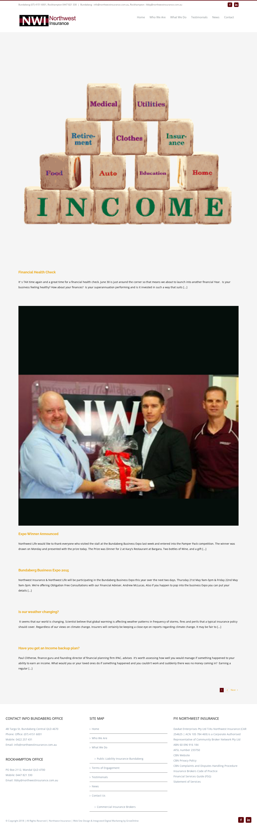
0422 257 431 (24, 739)
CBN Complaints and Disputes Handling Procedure (205, 766)
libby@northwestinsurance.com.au (36, 780)
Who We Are (99, 738)
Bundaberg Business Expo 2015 (43, 570)
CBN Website (181, 755)
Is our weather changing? (38, 612)
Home (95, 729)
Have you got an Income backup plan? (49, 648)
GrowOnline (132, 820)
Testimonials (100, 777)
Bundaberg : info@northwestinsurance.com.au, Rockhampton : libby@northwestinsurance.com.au (131, 4)
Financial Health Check (37, 272)
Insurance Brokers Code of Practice (195, 771)
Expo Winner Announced (38, 534)
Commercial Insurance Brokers (116, 807)
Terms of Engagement (105, 768)
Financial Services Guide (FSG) (192, 776)
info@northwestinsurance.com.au (35, 744)
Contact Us (98, 795)
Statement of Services (187, 781)
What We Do (99, 747)
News (95, 786)
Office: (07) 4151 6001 (28, 734)
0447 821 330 (24, 775)
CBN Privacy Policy (184, 760)
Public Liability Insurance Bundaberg (120, 758)
